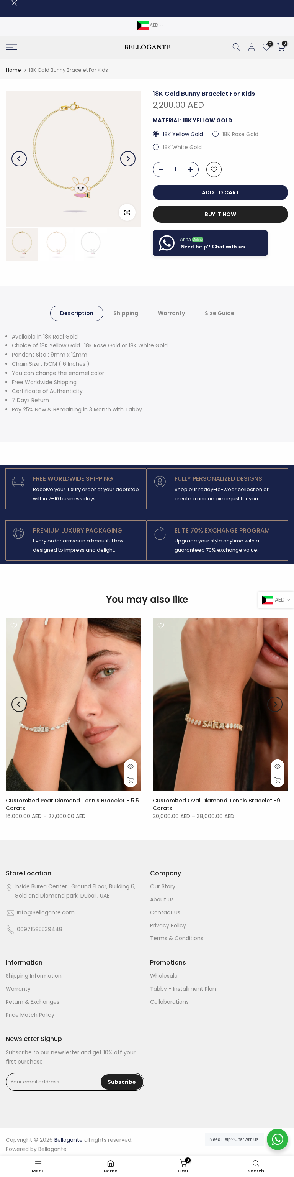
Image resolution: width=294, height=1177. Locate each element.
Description (76, 313)
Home (13, 69)
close (8, 3)
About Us (162, 899)
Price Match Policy (30, 1015)
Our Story (162, 886)
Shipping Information (34, 976)
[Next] (128, 158)
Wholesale (164, 976)
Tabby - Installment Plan (183, 989)
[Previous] (19, 158)
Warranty (171, 313)
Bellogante (52, 1149)
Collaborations (169, 1002)
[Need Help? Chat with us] (277, 1139)
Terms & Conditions (176, 938)
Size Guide (219, 313)
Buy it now (220, 214)
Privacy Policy (168, 925)
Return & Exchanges (32, 1002)
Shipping (125, 313)
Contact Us (165, 912)
